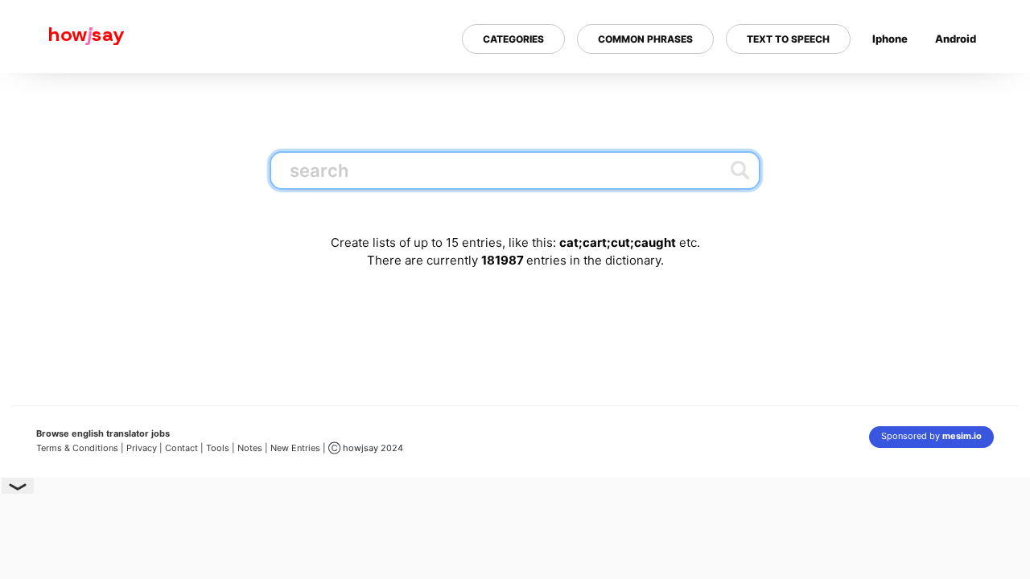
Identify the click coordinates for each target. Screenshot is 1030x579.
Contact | (184, 448)
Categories (513, 39)
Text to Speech (788, 39)
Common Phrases (645, 39)
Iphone (890, 38)
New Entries (295, 448)
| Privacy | (141, 448)
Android (955, 38)
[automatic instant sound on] (960, 91)
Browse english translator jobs (103, 433)
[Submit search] (739, 170)
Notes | (253, 448)
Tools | (220, 448)
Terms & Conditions (77, 448)
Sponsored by (931, 435)
